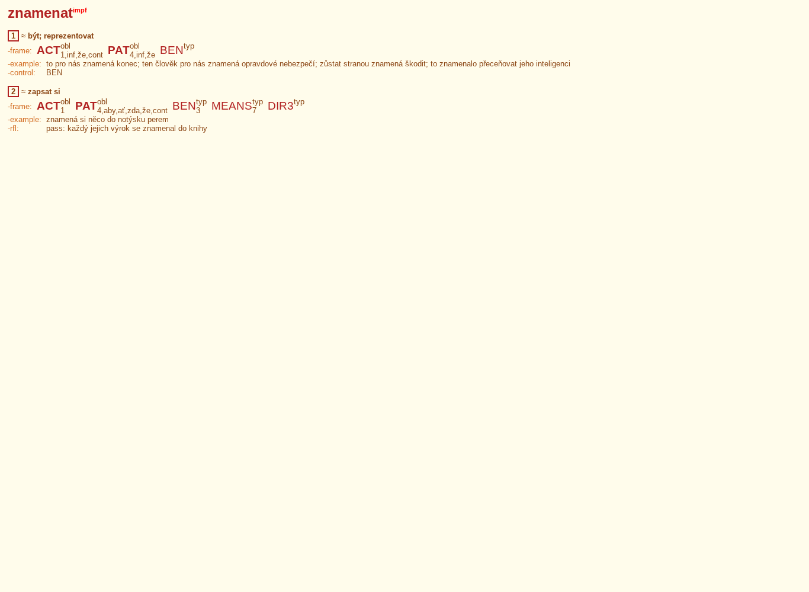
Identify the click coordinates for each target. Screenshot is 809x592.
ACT (48, 50)
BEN (172, 50)
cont (95, 54)
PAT (119, 50)
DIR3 (281, 106)
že (82, 54)
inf (71, 54)
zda (133, 110)
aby (109, 110)
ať (121, 110)
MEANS (231, 106)
